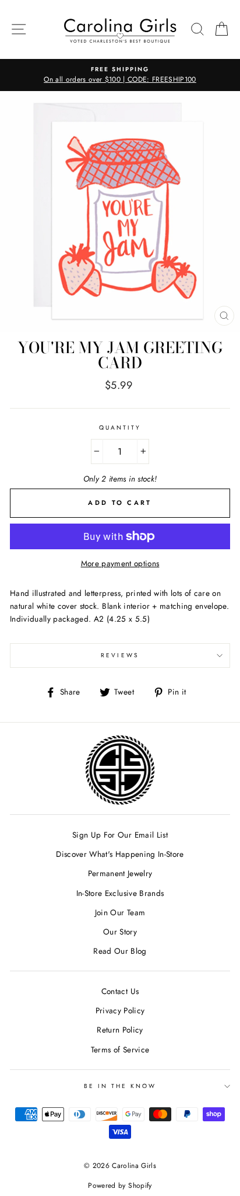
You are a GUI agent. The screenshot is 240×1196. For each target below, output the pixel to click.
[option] (120, 75)
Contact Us (120, 991)
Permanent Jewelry (120, 873)
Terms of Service (120, 1049)
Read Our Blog (119, 951)
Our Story (120, 931)
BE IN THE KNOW (120, 1086)
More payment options (120, 563)
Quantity (120, 427)
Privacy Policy (120, 1010)
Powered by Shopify (119, 1185)
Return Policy (120, 1029)
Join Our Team (120, 912)
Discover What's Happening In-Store (120, 854)
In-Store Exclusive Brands (120, 893)
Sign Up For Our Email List (120, 835)
